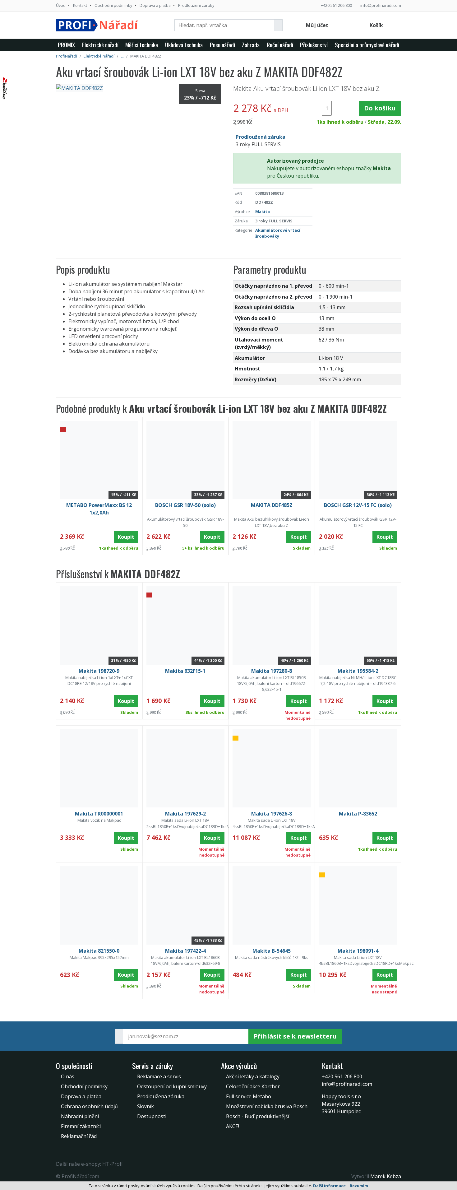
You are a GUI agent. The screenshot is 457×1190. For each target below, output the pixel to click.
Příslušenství (314, 44)
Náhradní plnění (80, 1116)
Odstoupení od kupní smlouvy (172, 1086)
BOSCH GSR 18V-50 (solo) (185, 505)
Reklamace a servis (159, 1076)
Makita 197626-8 (271, 813)
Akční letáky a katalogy (252, 1076)
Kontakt (80, 5)
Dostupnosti (151, 1116)
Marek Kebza (385, 1176)
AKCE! (232, 1126)
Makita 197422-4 (185, 950)
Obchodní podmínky (113, 5)
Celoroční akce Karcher (253, 1086)
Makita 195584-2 (358, 670)
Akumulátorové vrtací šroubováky (277, 233)
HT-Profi (112, 1163)
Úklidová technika (184, 44)
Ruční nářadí (280, 44)
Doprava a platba (155, 5)
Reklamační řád (79, 1136)
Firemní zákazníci (81, 1126)
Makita (262, 211)
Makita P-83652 (358, 813)
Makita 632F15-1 (185, 670)
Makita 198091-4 (358, 950)
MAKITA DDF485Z (272, 505)
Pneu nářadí (222, 44)
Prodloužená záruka (160, 1096)
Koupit (126, 536)
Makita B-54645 (271, 950)
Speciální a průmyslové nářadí (367, 44)
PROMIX (66, 44)
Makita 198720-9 (99, 670)
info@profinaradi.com (380, 5)
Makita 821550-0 (99, 950)
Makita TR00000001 (99, 813)
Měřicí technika (141, 44)
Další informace (329, 1185)
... (122, 56)
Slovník (145, 1106)
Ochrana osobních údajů (89, 1106)
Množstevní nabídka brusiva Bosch (266, 1106)
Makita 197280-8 (271, 670)
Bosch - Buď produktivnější (257, 1116)
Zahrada (251, 44)
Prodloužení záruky (196, 5)
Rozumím (359, 1185)
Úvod (61, 5)
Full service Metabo (248, 1096)
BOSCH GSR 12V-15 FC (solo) (358, 505)
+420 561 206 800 (336, 5)
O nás (67, 1076)
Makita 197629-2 (185, 813)
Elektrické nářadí (100, 44)
